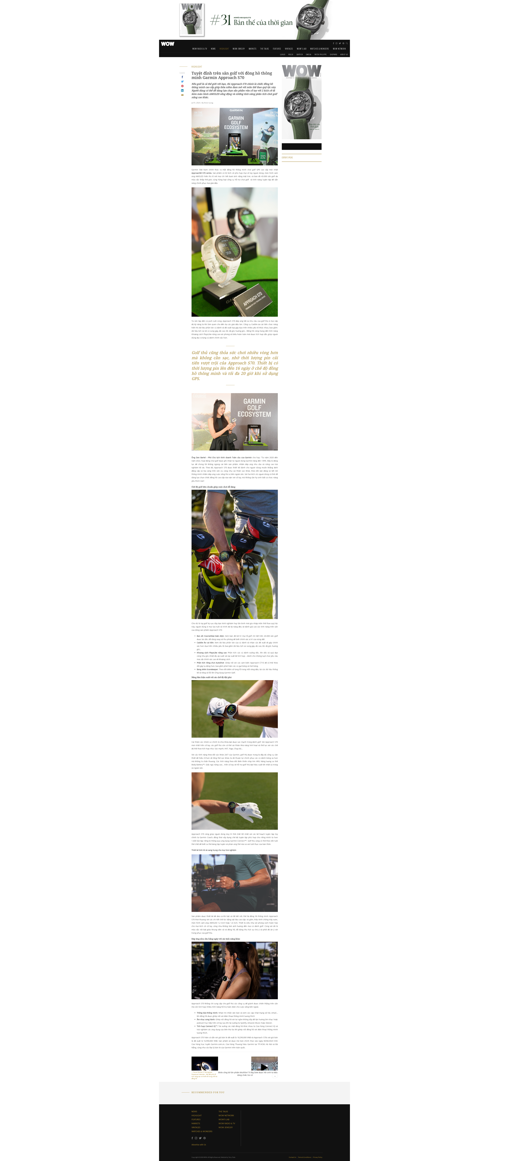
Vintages (289, 48)
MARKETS (196, 1123)
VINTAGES (196, 1127)
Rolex (290, 54)
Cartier (300, 54)
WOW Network (339, 48)
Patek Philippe (321, 54)
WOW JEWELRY (226, 1127)
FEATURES (196, 1119)
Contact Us (292, 1157)
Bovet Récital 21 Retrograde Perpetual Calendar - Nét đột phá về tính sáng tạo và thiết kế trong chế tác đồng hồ (204, 1075)
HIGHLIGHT (197, 1115)
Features (277, 48)
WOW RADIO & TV (227, 1123)
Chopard (333, 54)
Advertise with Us (199, 1145)
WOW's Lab (301, 48)
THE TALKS (223, 1111)
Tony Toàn (232, 1157)
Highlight (224, 48)
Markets (252, 48)
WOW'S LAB (224, 1119)
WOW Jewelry (239, 48)
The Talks (264, 48)
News (213, 48)
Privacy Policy (318, 1157)
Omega (308, 54)
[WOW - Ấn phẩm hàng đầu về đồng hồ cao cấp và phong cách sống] (167, 43)
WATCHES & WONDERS (202, 1131)
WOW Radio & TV (199, 48)
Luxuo (282, 54)
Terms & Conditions (305, 1157)
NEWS (194, 1111)
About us (344, 54)
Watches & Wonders (319, 48)
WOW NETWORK (226, 1115)
